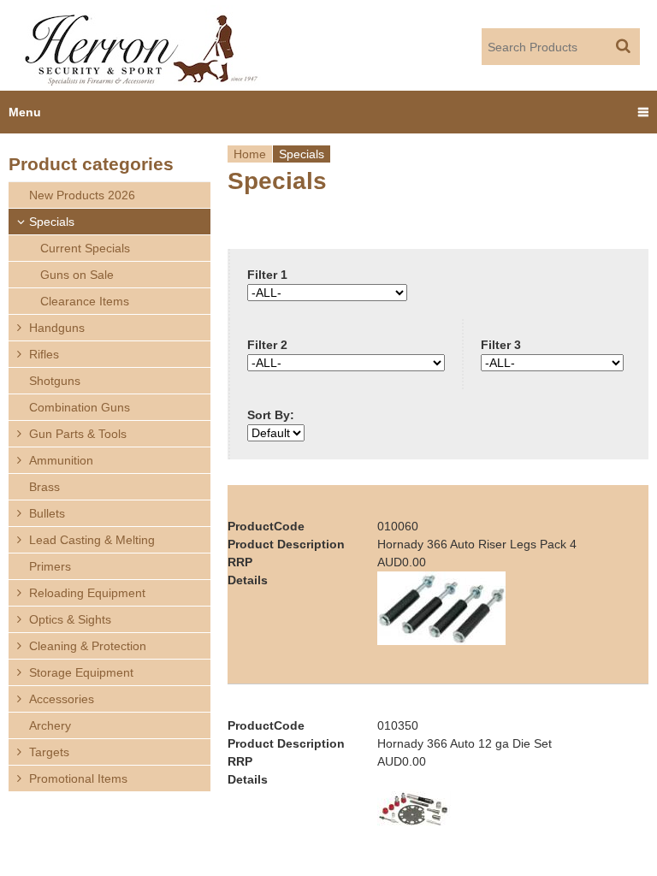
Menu (25, 112)
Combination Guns (79, 407)
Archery (50, 725)
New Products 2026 (82, 195)
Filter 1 (267, 274)
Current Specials (85, 248)
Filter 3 (501, 345)
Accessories (61, 699)
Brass (44, 487)
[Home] (142, 45)
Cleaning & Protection (87, 646)
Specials (51, 221)
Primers (50, 566)
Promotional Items (78, 778)
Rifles (44, 354)
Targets (49, 752)
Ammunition (61, 460)
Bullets (47, 513)
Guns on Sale (77, 274)
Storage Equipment (81, 672)
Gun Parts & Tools (78, 434)
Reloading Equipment (87, 593)
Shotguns (54, 381)
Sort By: (270, 415)
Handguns (57, 327)
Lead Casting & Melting (92, 540)
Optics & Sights (70, 619)
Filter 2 (267, 345)
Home (250, 154)
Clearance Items (84, 301)
